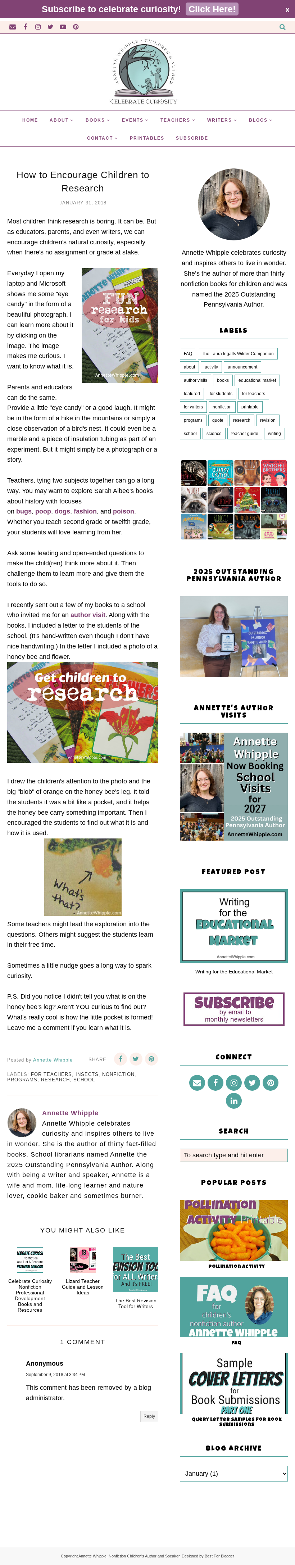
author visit (88, 615)
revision (268, 420)
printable (250, 407)
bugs (24, 511)
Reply (149, 1416)
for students (221, 393)
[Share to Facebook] (120, 1059)
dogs (62, 511)
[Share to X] (136, 1059)
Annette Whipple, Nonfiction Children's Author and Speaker (129, 1556)
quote (217, 420)
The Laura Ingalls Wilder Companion (238, 353)
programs (22, 1079)
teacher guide (244, 433)
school (84, 1079)
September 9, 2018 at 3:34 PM (55, 1374)
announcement (242, 367)
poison (123, 511)
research (55, 1079)
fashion (85, 511)
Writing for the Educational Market (234, 971)
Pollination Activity (236, 1267)
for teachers (51, 1074)
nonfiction (118, 1074)
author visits (195, 380)
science (214, 433)
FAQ (188, 353)
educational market (257, 380)
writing (274, 433)
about (189, 367)
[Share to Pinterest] (151, 1059)
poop (43, 511)
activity (211, 367)
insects (87, 1074)
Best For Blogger (219, 1556)
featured (192, 393)
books (223, 380)
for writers (193, 407)
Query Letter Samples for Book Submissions (237, 1422)
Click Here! (212, 9)
